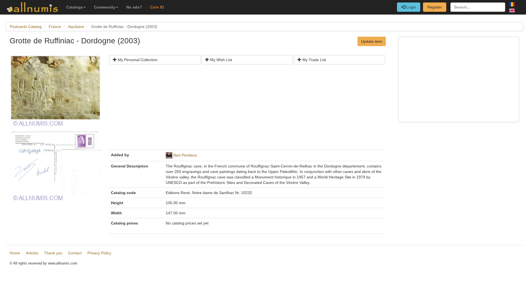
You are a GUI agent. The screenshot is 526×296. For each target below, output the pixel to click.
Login (410, 7)
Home (15, 253)
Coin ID (157, 7)
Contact (75, 253)
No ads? (134, 7)
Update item (371, 41)
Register (434, 7)
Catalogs (74, 7)
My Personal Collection (137, 60)
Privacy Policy (99, 253)
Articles (32, 253)
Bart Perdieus (185, 155)
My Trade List (313, 60)
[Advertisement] (247, 109)
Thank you (53, 253)
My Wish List (220, 60)
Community (104, 7)
